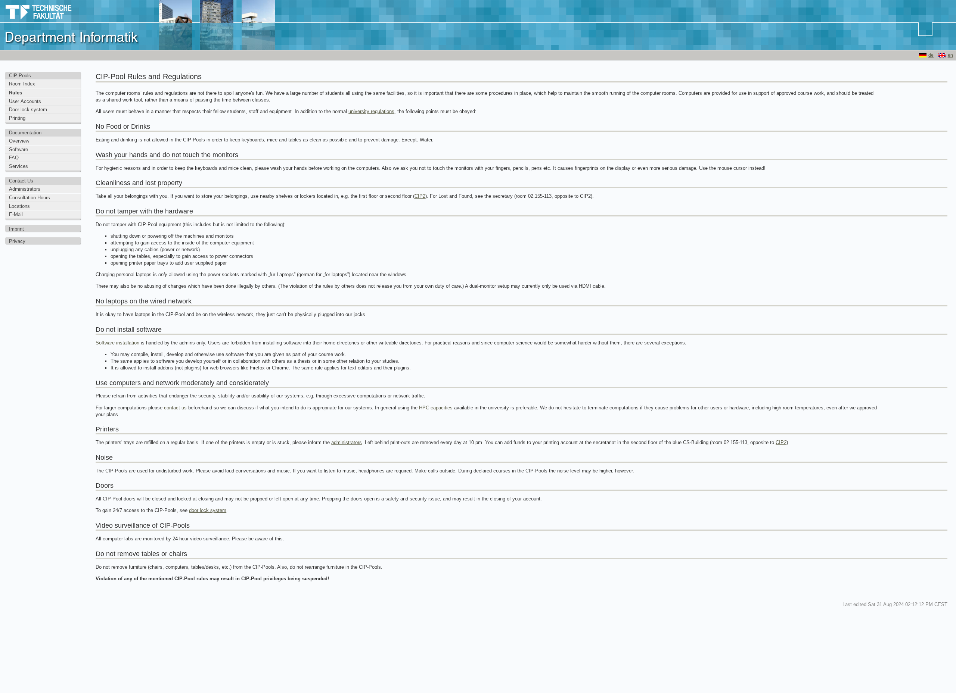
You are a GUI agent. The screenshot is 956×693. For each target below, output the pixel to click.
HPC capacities (436, 408)
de (931, 55)
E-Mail (16, 214)
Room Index (22, 84)
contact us (175, 408)
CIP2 (420, 196)
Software (18, 149)
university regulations (371, 111)
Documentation (25, 132)
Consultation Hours (29, 197)
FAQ (14, 157)
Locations (19, 206)
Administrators (24, 189)
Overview (19, 141)
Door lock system (28, 109)
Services (18, 166)
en (950, 55)
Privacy (17, 241)
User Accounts (25, 101)
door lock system (207, 510)
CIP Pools (20, 75)
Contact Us (21, 181)
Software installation (117, 343)
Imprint (16, 229)
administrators (346, 442)
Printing (17, 118)
